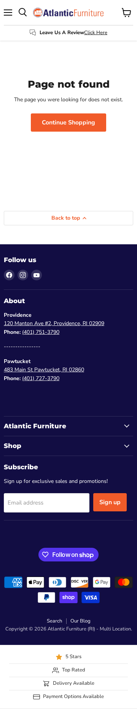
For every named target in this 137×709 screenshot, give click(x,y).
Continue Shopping (68, 122)
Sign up (110, 502)
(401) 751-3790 (40, 332)
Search (54, 621)
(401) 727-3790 (40, 378)
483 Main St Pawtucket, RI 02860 (44, 369)
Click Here (95, 32)
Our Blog (80, 621)
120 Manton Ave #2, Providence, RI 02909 (54, 323)
